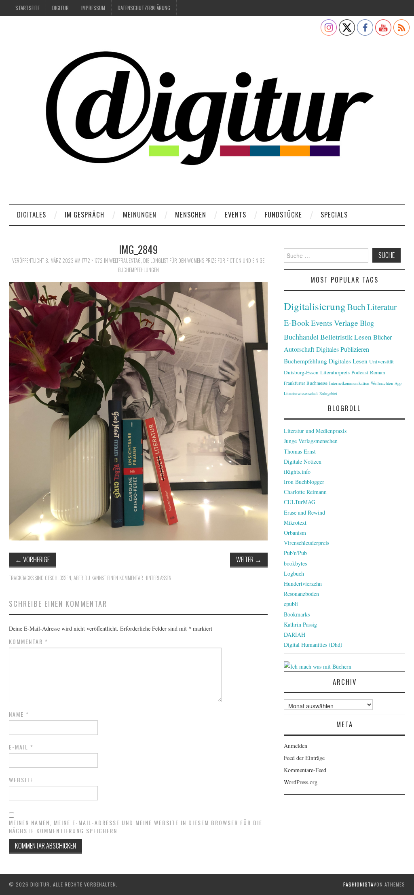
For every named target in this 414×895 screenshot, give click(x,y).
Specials (334, 214)
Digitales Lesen (348, 361)
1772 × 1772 (92, 260)
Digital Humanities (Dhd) (313, 644)
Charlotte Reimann (305, 492)
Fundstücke (283, 214)
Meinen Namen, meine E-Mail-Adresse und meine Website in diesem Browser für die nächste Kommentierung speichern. (135, 827)
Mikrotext (295, 522)
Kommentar (28, 641)
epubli (291, 604)
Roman (377, 372)
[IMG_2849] (138, 410)
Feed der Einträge (304, 758)
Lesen (363, 337)
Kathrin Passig (300, 624)
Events (235, 214)
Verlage (346, 323)
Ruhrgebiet (328, 393)
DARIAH (294, 634)
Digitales (31, 214)
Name (19, 714)
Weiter (249, 559)
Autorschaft (299, 349)
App (398, 383)
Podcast (359, 372)
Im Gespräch (84, 214)
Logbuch (294, 573)
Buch (356, 306)
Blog (367, 323)
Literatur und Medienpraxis (315, 431)
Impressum (93, 8)
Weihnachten (382, 383)
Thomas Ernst (300, 451)
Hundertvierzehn (303, 583)
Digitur (60, 8)
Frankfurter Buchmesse (305, 383)
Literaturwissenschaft (301, 393)
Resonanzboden (301, 593)
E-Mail (21, 747)
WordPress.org (300, 782)
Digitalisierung (315, 306)
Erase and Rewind (304, 512)
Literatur (382, 306)
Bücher (382, 337)
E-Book (296, 322)
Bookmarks (297, 614)
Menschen (190, 214)
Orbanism (295, 532)
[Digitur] (207, 113)
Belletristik (336, 337)
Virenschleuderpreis (306, 543)
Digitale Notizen (302, 461)
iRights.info (297, 471)
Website (21, 780)
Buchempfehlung (305, 361)
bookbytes (295, 563)
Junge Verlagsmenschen (311, 441)
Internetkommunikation (349, 383)
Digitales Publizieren (342, 349)
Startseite (27, 8)
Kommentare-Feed (305, 770)
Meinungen (139, 214)
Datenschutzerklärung (144, 8)
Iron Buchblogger (304, 481)
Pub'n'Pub (295, 553)
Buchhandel (301, 337)
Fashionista (358, 884)
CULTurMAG (299, 502)
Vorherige (32, 559)
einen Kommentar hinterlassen (139, 578)
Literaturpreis (335, 372)
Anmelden (295, 745)
